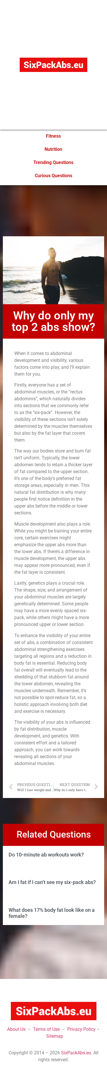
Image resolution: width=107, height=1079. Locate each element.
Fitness (53, 136)
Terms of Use (46, 1029)
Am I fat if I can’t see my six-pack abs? (52, 882)
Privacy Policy (81, 1029)
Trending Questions (53, 162)
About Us (16, 1029)
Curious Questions (53, 175)
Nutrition (53, 149)
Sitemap (54, 1036)
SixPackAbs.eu (76, 1052)
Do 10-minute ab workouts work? (46, 855)
